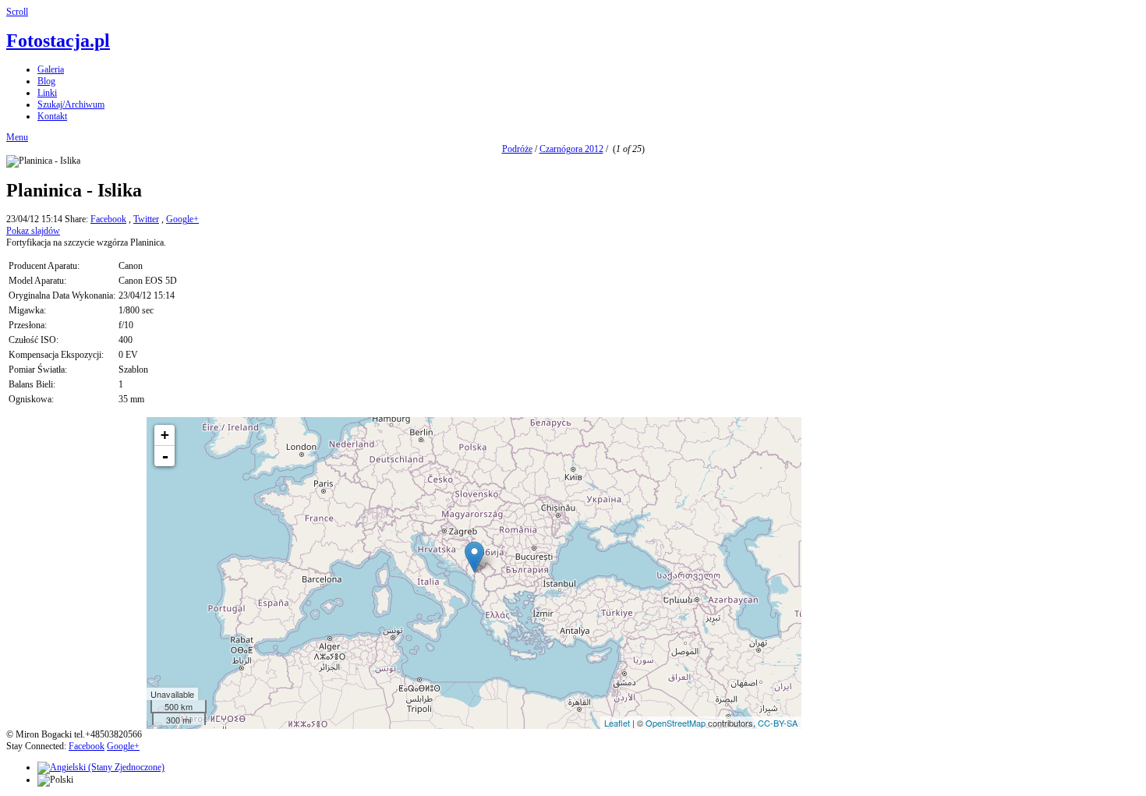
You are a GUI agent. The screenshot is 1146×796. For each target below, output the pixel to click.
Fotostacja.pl (58, 40)
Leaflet (617, 722)
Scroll (17, 11)
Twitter (146, 219)
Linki (47, 92)
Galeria (50, 69)
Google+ (182, 219)
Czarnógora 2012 (571, 148)
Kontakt (52, 116)
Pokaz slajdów (33, 230)
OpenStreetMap (676, 722)
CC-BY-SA (778, 722)
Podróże (517, 148)
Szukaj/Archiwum (70, 104)
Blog (46, 81)
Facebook (108, 219)
